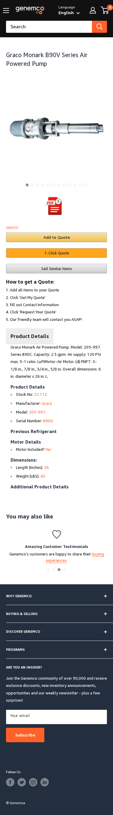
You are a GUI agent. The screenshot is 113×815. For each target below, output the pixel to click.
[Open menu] (6, 10)
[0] (105, 10)
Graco (12, 227)
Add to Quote (56, 237)
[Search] (99, 27)
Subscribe (25, 734)
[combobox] (49, 27)
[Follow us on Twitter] (21, 782)
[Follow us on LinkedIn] (44, 782)
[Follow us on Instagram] (33, 782)
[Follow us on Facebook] (10, 782)
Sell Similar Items (56, 268)
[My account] (93, 10)
